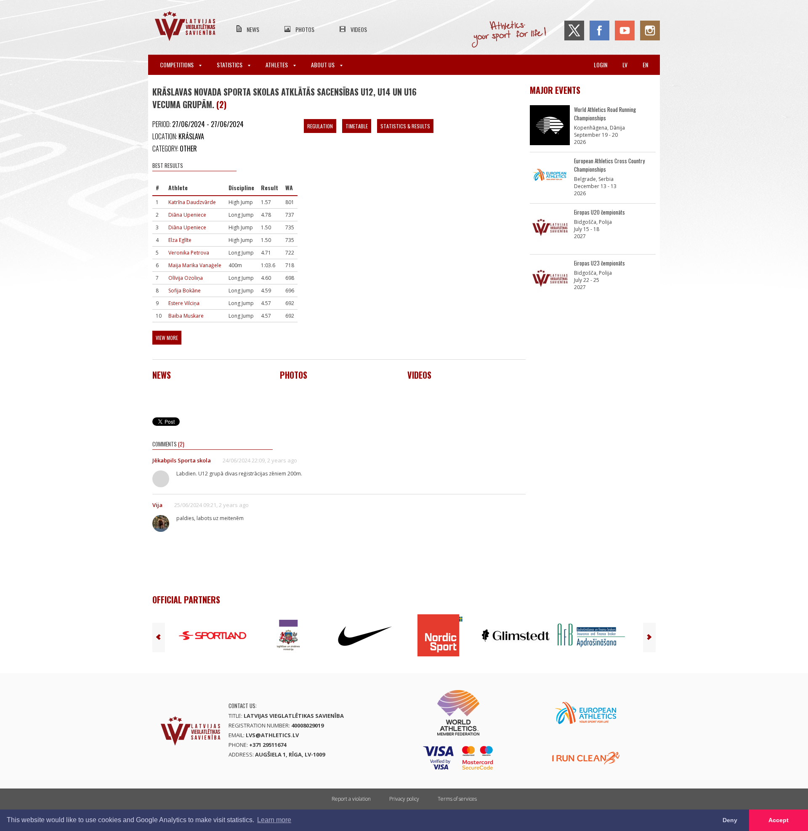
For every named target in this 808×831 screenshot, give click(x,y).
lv (624, 64)
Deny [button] (730, 820)
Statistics (230, 64)
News (253, 29)
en (645, 64)
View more (167, 337)
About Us (323, 64)
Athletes (277, 64)
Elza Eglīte (179, 240)
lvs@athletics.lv (272, 735)
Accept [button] (778, 820)
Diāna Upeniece (187, 214)
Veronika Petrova (188, 252)
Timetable (357, 126)
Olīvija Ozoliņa (185, 277)
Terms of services (457, 798)
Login (600, 64)
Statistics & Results (405, 126)
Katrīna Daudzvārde (192, 202)
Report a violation (351, 798)
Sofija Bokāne (184, 290)
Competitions (177, 64)
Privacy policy (404, 798)
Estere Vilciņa (183, 303)
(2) (221, 104)
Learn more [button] (274, 819)
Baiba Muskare (186, 315)
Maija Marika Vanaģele (194, 265)
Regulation (320, 126)
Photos (304, 29)
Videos (359, 29)
